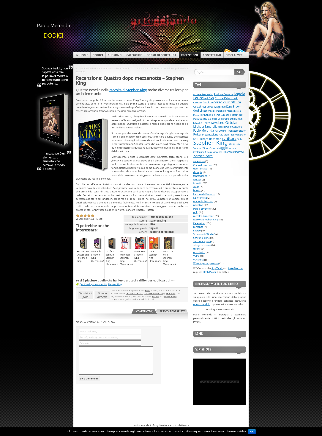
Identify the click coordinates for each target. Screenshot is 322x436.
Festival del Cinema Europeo (214, 114)
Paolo (147, 290)
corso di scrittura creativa (217, 104)
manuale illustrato (203, 201)
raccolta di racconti (134, 293)
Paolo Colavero (233, 126)
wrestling (233, 152)
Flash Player (209, 272)
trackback (139, 299)
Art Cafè (209, 98)
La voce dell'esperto (204, 194)
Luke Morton (235, 268)
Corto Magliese (216, 106)
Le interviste (200, 197)
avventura (199, 161)
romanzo (198, 226)
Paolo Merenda (203, 130)
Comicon (208, 102)
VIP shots (198, 259)
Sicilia (239, 139)
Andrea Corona (223, 94)
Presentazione (210, 134)
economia (207, 110)
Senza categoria (202, 241)
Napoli (221, 126)
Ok (252, 431)
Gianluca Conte (216, 118)
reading (234, 134)
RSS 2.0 (155, 296)
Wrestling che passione (206, 263)
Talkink (231, 144)
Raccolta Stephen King (154, 293)
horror (197, 190)
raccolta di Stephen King (128, 89)
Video (196, 256)
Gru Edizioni (232, 118)
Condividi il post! (85, 295)
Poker (197, 134)
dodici (197, 110)
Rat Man (224, 134)
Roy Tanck (217, 268)
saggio (197, 230)
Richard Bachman (210, 139)
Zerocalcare (203, 155)
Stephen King (115, 284)
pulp (195, 212)
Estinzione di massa (223, 110)
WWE (242, 152)
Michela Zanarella (205, 126)
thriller (197, 248)
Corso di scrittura (202, 165)
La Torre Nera (208, 123)
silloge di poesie (202, 245)
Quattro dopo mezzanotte (93, 284)
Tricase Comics (209, 148)
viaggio (222, 147)
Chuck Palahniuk (226, 98)
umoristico (199, 252)
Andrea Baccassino (203, 94)
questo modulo (201, 304)
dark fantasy (200, 168)
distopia (197, 172)
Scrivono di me (201, 237)
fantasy (197, 179)
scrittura (229, 138)
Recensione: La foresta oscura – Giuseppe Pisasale (161, 68)
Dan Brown (233, 107)
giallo (196, 187)
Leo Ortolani (228, 122)
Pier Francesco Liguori (234, 130)
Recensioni (170, 293)
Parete (218, 130)
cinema (197, 102)
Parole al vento (201, 208)
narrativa (198, 205)
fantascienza (200, 175)
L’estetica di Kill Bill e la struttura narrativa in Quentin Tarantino (103, 70)
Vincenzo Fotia (220, 152)
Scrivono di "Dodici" (204, 234)
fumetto (197, 183)
